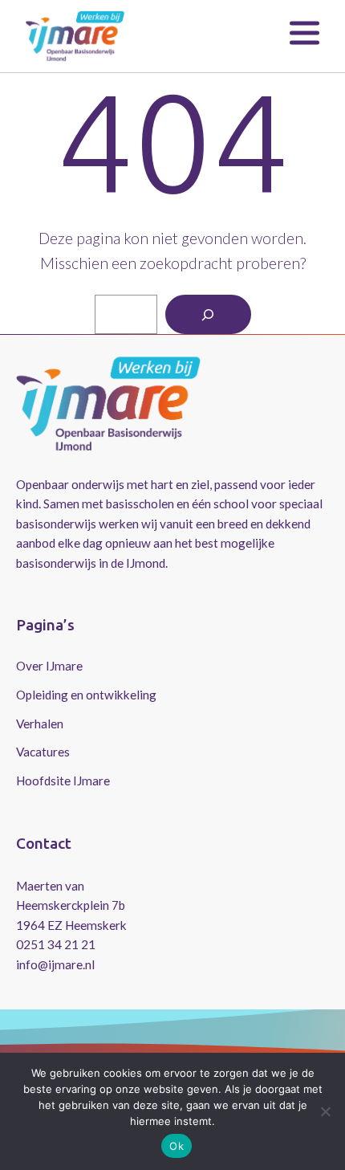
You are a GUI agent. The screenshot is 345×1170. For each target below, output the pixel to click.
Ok (176, 1145)
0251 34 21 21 (55, 944)
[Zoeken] (208, 314)
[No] (325, 1111)
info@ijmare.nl (55, 964)
